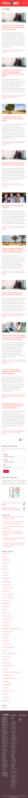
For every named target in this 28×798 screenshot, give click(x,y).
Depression (6, 51)
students (10, 97)
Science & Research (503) (9, 653)
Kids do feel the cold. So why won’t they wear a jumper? (13, 745)
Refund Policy (16, 797)
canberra (17, 96)
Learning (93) (6, 622)
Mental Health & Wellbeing (11, 66)
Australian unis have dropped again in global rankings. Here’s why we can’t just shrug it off (13, 533)
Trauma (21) (6, 687)
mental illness (14, 184)
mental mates (21, 227)
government (14, 51)
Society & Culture (19, 244)
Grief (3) (5, 609)
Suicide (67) (6, 681)
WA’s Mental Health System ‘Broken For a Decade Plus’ (14, 152)
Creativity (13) (6, 578)
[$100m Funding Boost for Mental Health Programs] (14, 285)
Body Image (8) (6, 559)
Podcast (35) (6, 641)
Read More (3, 52)
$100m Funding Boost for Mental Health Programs (14, 282)
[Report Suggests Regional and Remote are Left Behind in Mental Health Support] (14, 240)
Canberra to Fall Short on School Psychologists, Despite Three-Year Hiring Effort (14, 59)
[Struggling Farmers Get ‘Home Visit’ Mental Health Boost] (14, 109)
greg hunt (6, 315)
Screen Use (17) (7, 656)
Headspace (10, 315)
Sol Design (11, 797)
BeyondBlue (20, 314)
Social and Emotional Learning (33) (12, 672)
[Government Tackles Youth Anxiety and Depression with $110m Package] (14, 17)
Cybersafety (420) (7, 581)
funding (10, 51)
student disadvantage (15, 396)
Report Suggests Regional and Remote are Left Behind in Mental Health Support (14, 237)
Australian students (5, 395)
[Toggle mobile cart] (23, 3)
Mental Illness (18, 66)
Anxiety (14, 20)
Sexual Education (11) (8, 666)
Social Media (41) (7, 675)
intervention (24, 361)
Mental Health (14, 315)
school (8, 97)
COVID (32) (5, 575)
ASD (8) (5, 556)
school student (9, 396)
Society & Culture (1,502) (9, 678)
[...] (10, 47)
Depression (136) (7, 584)
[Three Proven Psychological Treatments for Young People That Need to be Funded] (14, 327)
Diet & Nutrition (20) (8, 588)
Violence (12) (6, 697)
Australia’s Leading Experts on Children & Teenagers (5, 720)
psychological (4, 362)
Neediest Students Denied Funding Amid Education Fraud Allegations (13, 406)
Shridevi (4, 394)
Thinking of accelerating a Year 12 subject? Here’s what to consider (13, 725)
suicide (18, 184)
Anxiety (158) (6, 553)
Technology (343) (7, 684)
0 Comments (18, 51)
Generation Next (5, 49)
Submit (6, 471)
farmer (13, 142)
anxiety (3, 51)
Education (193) (7, 600)
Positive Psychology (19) (9, 647)
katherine (16, 227)
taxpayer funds (10, 432)
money (3, 432)
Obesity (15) (6, 638)
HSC (5, 396)
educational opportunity (21, 395)
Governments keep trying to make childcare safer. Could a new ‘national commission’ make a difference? (14, 544)
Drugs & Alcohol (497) (8, 594)
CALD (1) (5, 566)
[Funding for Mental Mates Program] (14, 198)
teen (23, 184)
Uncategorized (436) (8, 691)
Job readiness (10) (7, 619)
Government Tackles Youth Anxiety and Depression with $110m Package (14, 15)
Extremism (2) (6, 603)
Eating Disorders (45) (8, 597)
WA (2, 186)
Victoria (14, 432)
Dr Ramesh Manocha (6, 430)
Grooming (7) (6, 613)
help (10, 184)
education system (14, 395)
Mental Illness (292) (8, 631)
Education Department (18, 431)
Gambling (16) (6, 606)
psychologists (4, 97)
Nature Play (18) (7, 634)
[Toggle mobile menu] (26, 3)
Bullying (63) (6, 563)
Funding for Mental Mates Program (14, 196)
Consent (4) (5, 572)
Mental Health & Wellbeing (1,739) (11, 628)
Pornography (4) (7, 644)
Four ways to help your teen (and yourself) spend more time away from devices (14, 735)
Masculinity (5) (6, 625)
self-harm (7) (6, 659)
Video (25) (5, 694)
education (12, 431)
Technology (6, 431)
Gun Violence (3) (7, 616)
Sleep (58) (5, 669)
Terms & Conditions (18, 795)
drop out (10, 395)
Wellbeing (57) (6, 700)
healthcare (19, 361)
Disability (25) (6, 591)
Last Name (5, 459)
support (6, 143)
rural (21, 272)
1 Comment (15, 97)
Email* (4, 465)
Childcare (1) (6, 569)
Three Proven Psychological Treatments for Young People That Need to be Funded (14, 324)
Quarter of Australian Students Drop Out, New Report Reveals (12, 371)
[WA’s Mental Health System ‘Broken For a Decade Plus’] (14, 155)
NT (24, 227)
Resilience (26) (6, 650)
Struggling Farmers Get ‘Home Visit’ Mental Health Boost (14, 106)
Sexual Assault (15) (7, 663)
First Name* (5, 454)
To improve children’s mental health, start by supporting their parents (14, 768)
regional (18, 272)
